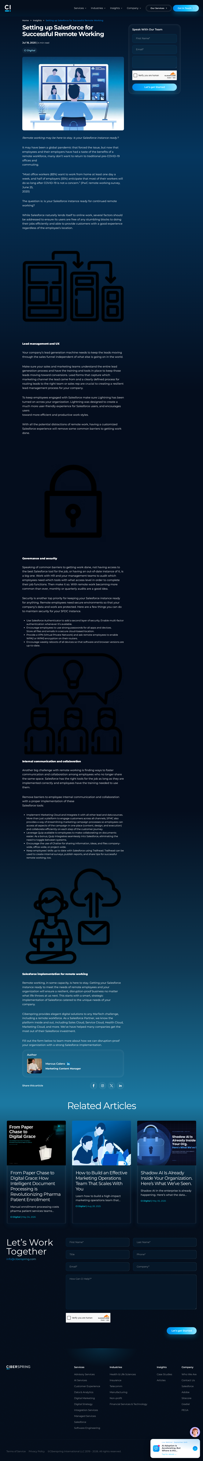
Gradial (186, 1404)
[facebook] (93, 1085)
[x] (111, 1085)
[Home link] (7, 8)
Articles (161, 1380)
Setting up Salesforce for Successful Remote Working (74, 20)
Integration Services (86, 1410)
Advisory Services (84, 1374)
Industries (97, 8)
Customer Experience (87, 1386)
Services (79, 8)
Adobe (185, 1392)
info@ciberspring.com (21, 1259)
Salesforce (80, 1422)
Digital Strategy (83, 1404)
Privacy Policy (37, 1451)
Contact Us (188, 1380)
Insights (37, 20)
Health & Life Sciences (123, 1374)
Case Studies (164, 1374)
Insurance (115, 1380)
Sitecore (186, 1398)
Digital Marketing (84, 1398)
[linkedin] (120, 1085)
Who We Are (189, 1374)
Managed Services (85, 1416)
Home (25, 20)
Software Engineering (87, 1428)
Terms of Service (16, 1451)
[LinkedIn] (68, 1064)
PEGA (185, 1410)
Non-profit (116, 1398)
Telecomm (116, 1386)
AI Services (80, 1380)
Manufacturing (118, 1392)
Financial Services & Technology (128, 1404)
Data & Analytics (83, 1392)
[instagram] (102, 1085)
